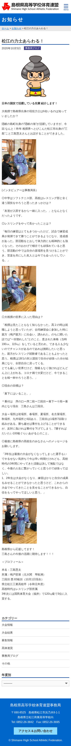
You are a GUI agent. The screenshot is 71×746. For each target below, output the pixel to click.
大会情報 (7, 624)
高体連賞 (7, 648)
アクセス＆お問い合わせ (35, 731)
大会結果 (7, 632)
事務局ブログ (10, 655)
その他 (6, 663)
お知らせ (16, 28)
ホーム (5, 28)
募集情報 (7, 640)
